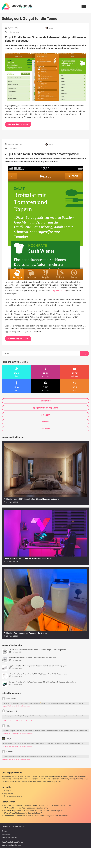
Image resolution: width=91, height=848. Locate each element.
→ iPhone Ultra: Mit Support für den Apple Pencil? (17, 733)
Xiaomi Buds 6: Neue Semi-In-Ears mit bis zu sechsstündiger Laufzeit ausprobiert (37, 650)
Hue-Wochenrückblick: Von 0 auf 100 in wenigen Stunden (28, 558)
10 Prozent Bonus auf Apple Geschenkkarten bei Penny (26, 808)
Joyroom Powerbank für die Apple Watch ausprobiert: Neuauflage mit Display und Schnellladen (42, 682)
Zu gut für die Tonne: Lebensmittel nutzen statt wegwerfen (42, 154)
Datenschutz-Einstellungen (11, 845)
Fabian (50, 28)
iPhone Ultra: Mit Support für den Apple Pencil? (23, 813)
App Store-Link (59, 290)
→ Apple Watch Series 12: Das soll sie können (16, 706)
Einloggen (45, 414)
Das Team (45, 428)
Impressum (8, 793)
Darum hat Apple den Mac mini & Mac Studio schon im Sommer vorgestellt (34, 810)
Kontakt (45, 421)
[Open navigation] (83, 6)
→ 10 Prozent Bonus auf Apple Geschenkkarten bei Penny (19, 721)
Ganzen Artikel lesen (18, 124)
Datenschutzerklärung (13, 796)
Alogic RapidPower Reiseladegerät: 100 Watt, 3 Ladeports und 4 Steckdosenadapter (38, 674)
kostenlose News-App (36, 781)
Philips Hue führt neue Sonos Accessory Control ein (25, 633)
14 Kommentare (13, 32)
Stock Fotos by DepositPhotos (12, 842)
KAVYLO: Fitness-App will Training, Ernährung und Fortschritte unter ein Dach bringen (38, 805)
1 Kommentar (12, 149)
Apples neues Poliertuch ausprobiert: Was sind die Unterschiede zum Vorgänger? (37, 666)
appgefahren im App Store (45, 407)
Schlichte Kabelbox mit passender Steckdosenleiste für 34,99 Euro (32, 658)
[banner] (17, 6)
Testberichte (45, 400)
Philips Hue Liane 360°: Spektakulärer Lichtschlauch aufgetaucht (31, 499)
